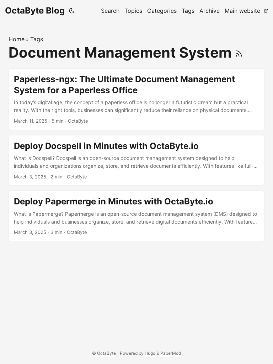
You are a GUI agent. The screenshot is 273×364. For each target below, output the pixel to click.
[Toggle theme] (72, 10)
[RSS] (239, 52)
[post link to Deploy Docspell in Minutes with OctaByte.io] (136, 160)
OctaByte (106, 353)
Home (17, 39)
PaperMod (170, 353)
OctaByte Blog (35, 10)
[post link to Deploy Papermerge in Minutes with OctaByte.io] (136, 216)
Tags (36, 39)
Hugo (150, 353)
